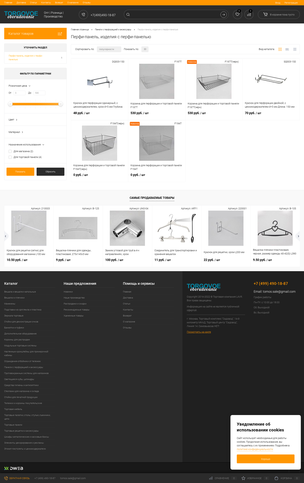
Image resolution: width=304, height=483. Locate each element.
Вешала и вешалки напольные (20, 291)
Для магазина (23, 151)
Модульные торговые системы (20, 345)
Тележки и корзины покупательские (23, 403)
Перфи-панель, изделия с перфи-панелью (26, 57)
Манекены (9, 303)
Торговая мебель (13, 409)
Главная (8, 2)
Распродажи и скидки (75, 303)
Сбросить (50, 171)
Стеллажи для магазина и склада (21, 391)
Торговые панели (13, 424)
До (29, 92)
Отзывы (87, 2)
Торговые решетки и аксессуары (21, 430)
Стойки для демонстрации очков (21, 321)
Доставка (21, 2)
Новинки (68, 291)
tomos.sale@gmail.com (279, 291)
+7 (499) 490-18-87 (44, 478)
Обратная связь (19, 478)
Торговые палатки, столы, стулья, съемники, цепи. (27, 417)
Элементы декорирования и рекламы (24, 442)
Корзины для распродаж (17, 339)
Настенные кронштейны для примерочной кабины (26, 353)
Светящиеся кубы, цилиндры (19, 379)
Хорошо (265, 459)
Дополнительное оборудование (20, 333)
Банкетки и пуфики (14, 327)
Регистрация (291, 2)
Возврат (59, 2)
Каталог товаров (20, 33)
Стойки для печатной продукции (20, 397)
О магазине (72, 2)
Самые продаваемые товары (152, 198)
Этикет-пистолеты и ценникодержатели (25, 448)
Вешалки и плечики (14, 297)
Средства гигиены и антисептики (21, 385)
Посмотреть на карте (199, 332)
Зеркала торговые (13, 315)
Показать (20, 171)
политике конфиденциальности (255, 449)
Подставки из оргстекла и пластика (22, 309)
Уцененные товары (74, 315)
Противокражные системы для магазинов (26, 373)
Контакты (46, 2)
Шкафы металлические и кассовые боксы (26, 436)
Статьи (33, 2)
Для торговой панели (28, 157)
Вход (277, 2)
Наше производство (74, 297)
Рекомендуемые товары (77, 309)
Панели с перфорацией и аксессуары (23, 367)
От (10, 92)
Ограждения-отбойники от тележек (22, 361)
